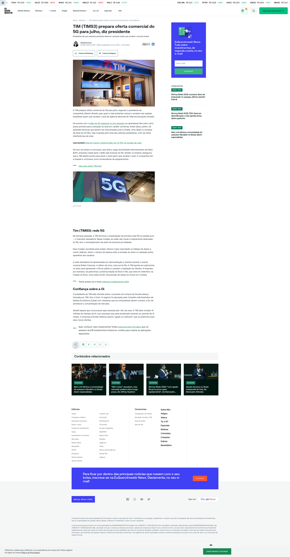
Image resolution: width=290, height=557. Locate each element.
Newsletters (166, 445)
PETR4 (74, 450)
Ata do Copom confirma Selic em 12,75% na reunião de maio (114, 143)
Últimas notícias (177, 86)
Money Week (76, 443)
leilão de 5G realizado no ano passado (106, 123)
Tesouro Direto (77, 461)
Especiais (108, 11)
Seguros (102, 457)
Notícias (82, 20)
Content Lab (103, 414)
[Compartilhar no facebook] (89, 344)
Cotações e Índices (79, 417)
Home (75, 20)
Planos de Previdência (107, 450)
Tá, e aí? (96, 11)
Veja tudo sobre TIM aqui (90, 166)
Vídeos (164, 417)
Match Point (103, 435)
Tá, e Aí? (164, 421)
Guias (74, 432)
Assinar (188, 71)
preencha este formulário (129, 327)
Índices (164, 441)
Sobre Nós (165, 409)
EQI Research (104, 421)
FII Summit (103, 425)
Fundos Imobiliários (106, 428)
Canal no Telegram (109, 53)
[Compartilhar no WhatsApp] (106, 344)
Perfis (101, 446)
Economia (103, 417)
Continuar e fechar (217, 551)
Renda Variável (77, 457)
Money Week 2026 (83, 499)
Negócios (102, 443)
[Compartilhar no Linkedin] (83, 344)
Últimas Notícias (24, 11)
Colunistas (166, 433)
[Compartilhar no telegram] (94, 344)
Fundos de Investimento (80, 428)
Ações (74, 414)
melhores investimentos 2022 (115, 282)
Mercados (75, 439)
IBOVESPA (102, 432)
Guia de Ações (140, 421)
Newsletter (75, 446)
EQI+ (120, 11)
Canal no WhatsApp (86, 53)
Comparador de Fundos (143, 414)
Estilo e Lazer (76, 425)
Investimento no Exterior (80, 435)
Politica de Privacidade (30, 553)
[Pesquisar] (253, 11)
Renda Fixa (103, 453)
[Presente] (244, 10)
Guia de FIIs (139, 425)
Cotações (165, 437)
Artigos (64, 11)
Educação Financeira (79, 421)
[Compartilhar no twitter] (100, 344)
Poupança (75, 453)
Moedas (102, 439)
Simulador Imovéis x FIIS (143, 417)
